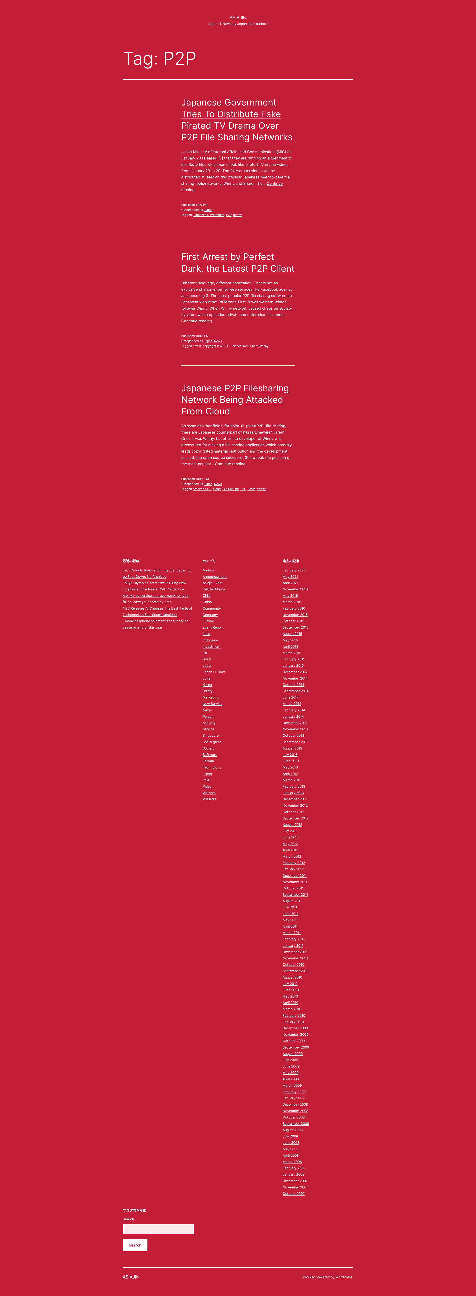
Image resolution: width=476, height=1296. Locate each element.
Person (208, 716)
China (207, 602)
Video (207, 786)
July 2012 (290, 831)
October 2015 (293, 621)
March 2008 (292, 1162)
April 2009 (291, 1079)
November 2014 (295, 678)
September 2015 (295, 627)
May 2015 (290, 640)
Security (209, 723)
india (206, 634)
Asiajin (238, 17)
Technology (212, 767)
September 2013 (295, 742)
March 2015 (292, 653)
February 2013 (294, 786)
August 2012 (292, 825)
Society (208, 748)
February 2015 (294, 659)
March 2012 (292, 856)
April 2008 (291, 1155)
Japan (208, 210)
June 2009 (291, 1066)
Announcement (215, 577)
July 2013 (290, 755)
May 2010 (290, 996)
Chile (206, 595)
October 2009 (294, 1041)
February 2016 (294, 608)
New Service (212, 704)
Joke (206, 678)
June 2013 (291, 761)
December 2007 (295, 1181)
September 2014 (296, 691)
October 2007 (294, 1194)
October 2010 (293, 964)
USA (206, 780)
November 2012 (295, 805)
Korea (207, 685)
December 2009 (295, 1028)
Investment (212, 646)
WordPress (343, 1277)
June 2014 (291, 697)
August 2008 (293, 1130)
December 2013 (295, 723)
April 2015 (290, 646)
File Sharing (230, 489)
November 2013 (295, 729)
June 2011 (290, 914)
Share (254, 346)
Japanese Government (208, 215)
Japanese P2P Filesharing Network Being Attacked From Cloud (235, 400)
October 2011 (293, 888)
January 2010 (293, 1022)
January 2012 (293, 869)
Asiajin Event (213, 583)
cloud (217, 489)
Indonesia (210, 640)
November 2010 (295, 958)
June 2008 (291, 1143)
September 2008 (296, 1124)
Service (208, 729)
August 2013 (292, 748)
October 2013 (293, 735)
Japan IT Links (214, 672)
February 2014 (294, 710)
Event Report (213, 627)
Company (210, 615)
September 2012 (295, 818)
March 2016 (292, 602)
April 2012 (290, 850)
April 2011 (290, 926)
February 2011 (294, 939)
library (208, 691)
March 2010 (292, 1009)
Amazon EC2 (202, 489)
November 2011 (295, 882)
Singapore (211, 735)
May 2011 (290, 920)
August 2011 (292, 901)
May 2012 (290, 844)
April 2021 (290, 583)
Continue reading (196, 321)
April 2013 (290, 774)
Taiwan (208, 761)
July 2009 (290, 1060)
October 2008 (294, 1117)
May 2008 (290, 1149)
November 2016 (295, 589)
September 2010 (295, 971)
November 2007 (295, 1187)
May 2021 (290, 577)
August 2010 (292, 977)
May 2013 (290, 767)
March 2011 (292, 933)
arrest (197, 346)
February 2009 (294, 1092)
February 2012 (294, 863)
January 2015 (293, 665)
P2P (228, 215)
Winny (264, 346)
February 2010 (294, 1015)
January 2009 (293, 1098)
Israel (207, 659)
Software (210, 755)
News (218, 341)
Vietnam (209, 793)
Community (212, 608)
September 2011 (295, 895)
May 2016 (290, 595)
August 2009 (293, 1054)
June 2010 (291, 990)
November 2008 (295, 1111)
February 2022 (294, 570)
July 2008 (290, 1136)
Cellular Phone (214, 589)
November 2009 (295, 1034)
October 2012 (293, 812)
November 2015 (295, 615)
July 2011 (290, 907)
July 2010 (290, 984)
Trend (207, 774)
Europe (208, 621)
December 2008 (295, 1104)
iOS (205, 653)
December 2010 (295, 952)
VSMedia (209, 799)
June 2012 (291, 837)
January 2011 (293, 945)
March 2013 (292, 780)
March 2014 (292, 704)
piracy (237, 215)
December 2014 (295, 672)
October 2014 (293, 685)
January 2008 (293, 1174)
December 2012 (295, 799)
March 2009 (292, 1085)
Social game (212, 742)
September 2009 (296, 1047)
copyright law (212, 346)
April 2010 (290, 1003)
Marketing (211, 697)
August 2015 (292, 634)
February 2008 (294, 1168)
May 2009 (290, 1073)
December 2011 (295, 876)
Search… (130, 1219)
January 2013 (293, 793)
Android (209, 570)
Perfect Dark (240, 346)
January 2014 (293, 716)
